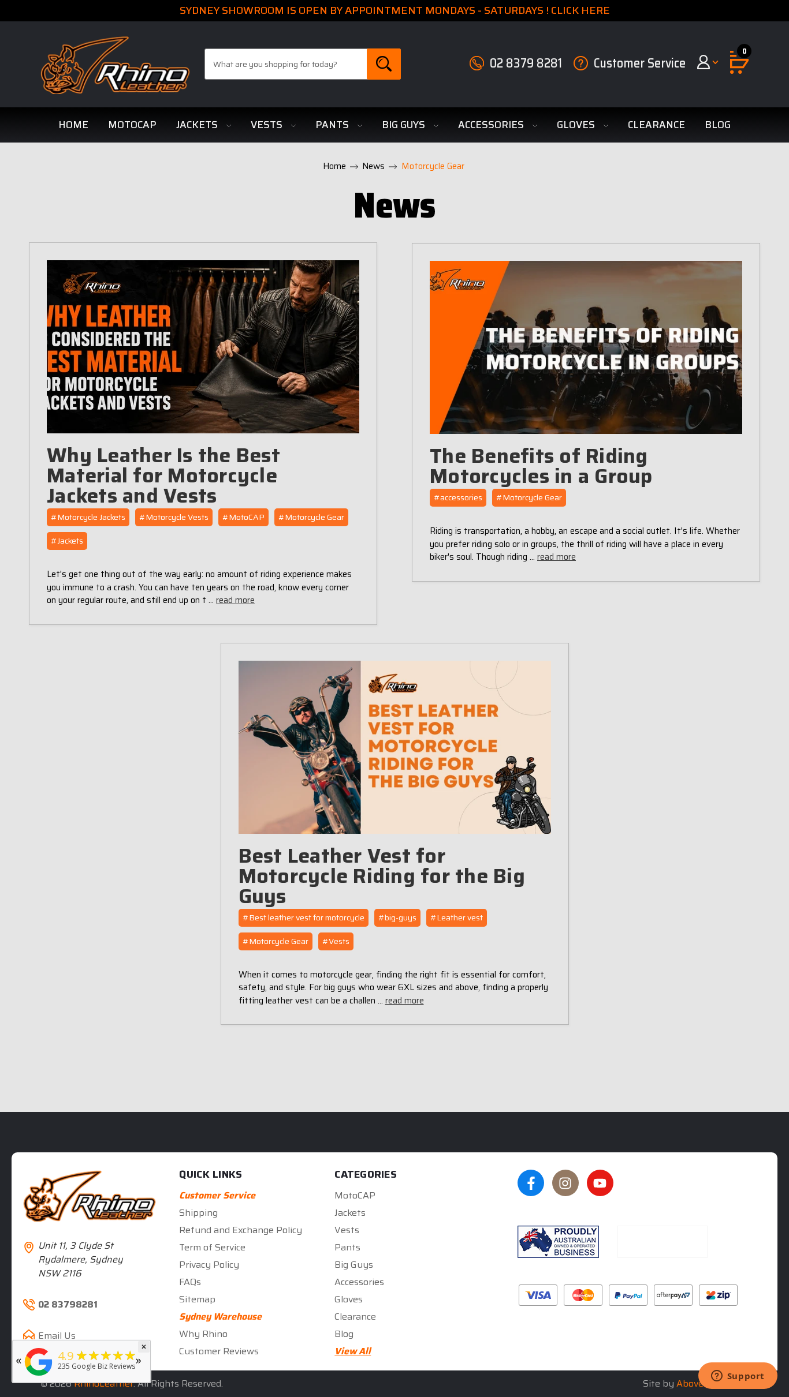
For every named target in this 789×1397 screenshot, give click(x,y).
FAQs (190, 1282)
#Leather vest (456, 917)
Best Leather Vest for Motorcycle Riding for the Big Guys (382, 876)
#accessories (458, 497)
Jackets (198, 124)
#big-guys (397, 917)
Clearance (656, 124)
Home (73, 124)
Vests (268, 124)
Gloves (577, 124)
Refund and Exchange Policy (240, 1230)
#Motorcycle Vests (174, 517)
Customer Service (640, 63)
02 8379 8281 (526, 63)
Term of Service (212, 1247)
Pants (333, 124)
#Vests (335, 941)
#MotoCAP (243, 517)
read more (235, 600)
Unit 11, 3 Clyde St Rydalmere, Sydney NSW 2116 (80, 1259)
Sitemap (197, 1299)
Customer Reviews (219, 1351)
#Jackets (67, 540)
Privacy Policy (209, 1264)
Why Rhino (203, 1334)
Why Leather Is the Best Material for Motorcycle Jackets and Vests (163, 475)
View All (352, 1351)
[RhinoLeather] (38, 1375)
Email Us (57, 1336)
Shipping (198, 1212)
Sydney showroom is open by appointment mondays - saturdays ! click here (395, 10)
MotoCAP (132, 124)
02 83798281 (68, 1305)
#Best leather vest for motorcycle (303, 917)
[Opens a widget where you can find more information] (737, 1376)
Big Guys (404, 124)
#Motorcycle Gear (311, 517)
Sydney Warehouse (220, 1316)
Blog (718, 124)
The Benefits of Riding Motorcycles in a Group (541, 466)
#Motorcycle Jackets (88, 517)
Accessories (492, 124)
